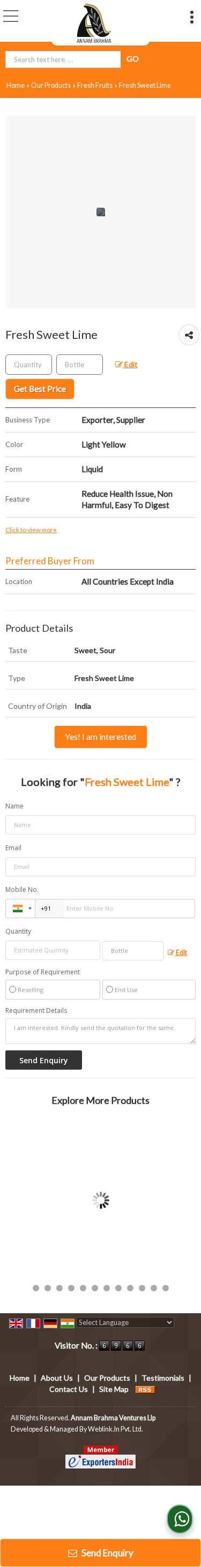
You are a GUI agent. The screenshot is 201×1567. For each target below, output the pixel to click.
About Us (57, 1377)
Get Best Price (40, 388)
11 (154, 1288)
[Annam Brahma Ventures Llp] (94, 23)
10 (142, 1288)
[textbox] (79, 364)
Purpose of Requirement (42, 972)
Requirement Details (36, 1011)
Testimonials (163, 1377)
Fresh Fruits (95, 85)
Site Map (114, 1389)
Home (15, 85)
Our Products (51, 85)
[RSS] (145, 1389)
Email (13, 847)
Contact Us (68, 1389)
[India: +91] (20, 908)
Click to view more (31, 529)
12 (165, 1288)
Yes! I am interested (100, 736)
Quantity (18, 931)
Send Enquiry (106, 1552)
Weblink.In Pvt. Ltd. (115, 1429)
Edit (130, 364)
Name (14, 806)
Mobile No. (22, 889)
